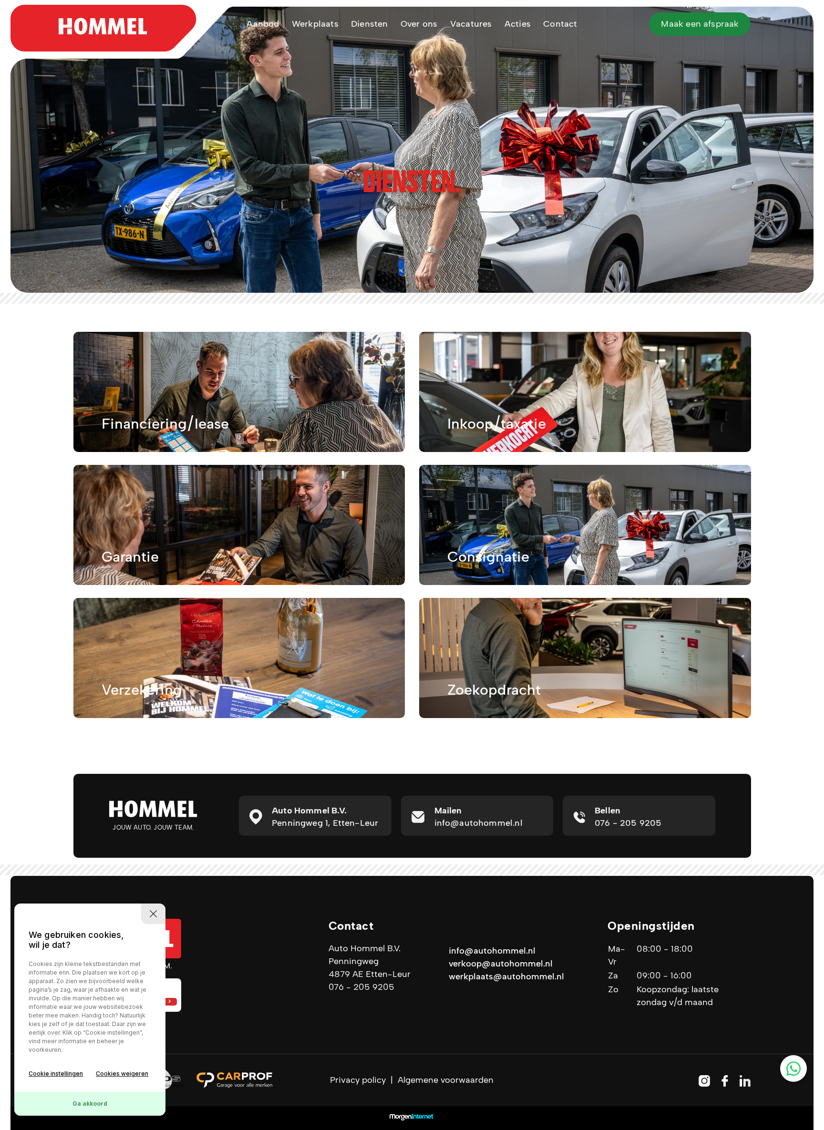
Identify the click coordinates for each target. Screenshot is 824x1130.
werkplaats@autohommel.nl (506, 976)
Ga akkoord (89, 1103)
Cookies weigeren (122, 1073)
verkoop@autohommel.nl (501, 963)
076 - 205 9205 (361, 987)
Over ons (419, 24)
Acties (518, 24)
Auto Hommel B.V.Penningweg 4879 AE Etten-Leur (370, 961)
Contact (560, 24)
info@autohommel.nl (492, 950)
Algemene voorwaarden (446, 1080)
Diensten (369, 24)
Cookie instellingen (56, 1073)
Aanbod (263, 24)
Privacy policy (358, 1080)
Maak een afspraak (700, 24)
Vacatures (471, 24)
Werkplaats (315, 24)
